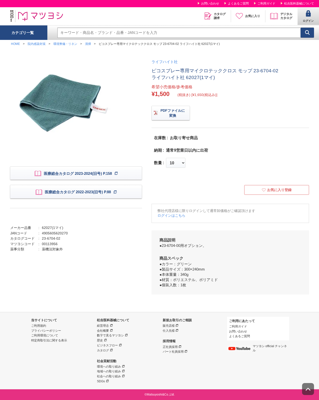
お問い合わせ (210, 3)
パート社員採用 (173, 351)
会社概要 (103, 330)
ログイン (308, 20)
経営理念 (103, 325)
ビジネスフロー (107, 345)
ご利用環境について (44, 335)
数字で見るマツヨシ (110, 335)
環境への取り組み (109, 366)
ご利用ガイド (266, 3)
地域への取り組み (109, 371)
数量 (158, 163)
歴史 (100, 340)
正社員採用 (170, 347)
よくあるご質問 (238, 3)
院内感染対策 (37, 44)
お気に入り (252, 16)
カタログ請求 (220, 16)
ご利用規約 (38, 325)
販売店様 (169, 325)
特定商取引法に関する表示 (49, 340)
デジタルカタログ (286, 16)
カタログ (103, 350)
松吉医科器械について (299, 3)
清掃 (88, 44)
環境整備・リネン (65, 44)
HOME (15, 44)
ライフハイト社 (165, 62)
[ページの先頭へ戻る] (308, 389)
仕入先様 (169, 330)
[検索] (307, 33)
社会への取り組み (109, 376)
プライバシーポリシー (46, 330)
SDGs (101, 381)
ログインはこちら (171, 215)
